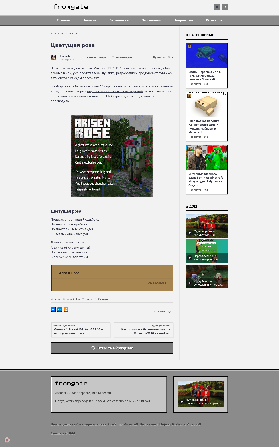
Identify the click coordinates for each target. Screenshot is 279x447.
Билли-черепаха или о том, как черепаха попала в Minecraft (204, 75)
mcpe (57, 299)
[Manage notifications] (7, 439)
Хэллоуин (103, 299)
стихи (89, 299)
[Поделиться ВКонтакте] (53, 309)
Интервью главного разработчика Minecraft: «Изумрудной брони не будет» (206, 179)
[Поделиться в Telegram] (59, 309)
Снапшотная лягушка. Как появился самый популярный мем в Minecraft (204, 126)
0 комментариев (124, 57)
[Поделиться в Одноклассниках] (66, 309)
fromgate (65, 55)
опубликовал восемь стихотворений (115, 91)
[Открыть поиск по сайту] (225, 7)
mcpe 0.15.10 (73, 299)
